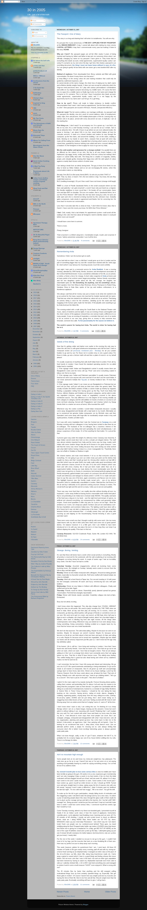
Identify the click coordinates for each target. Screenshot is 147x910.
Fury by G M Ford (37, 554)
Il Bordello (34, 539)
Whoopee (36, 214)
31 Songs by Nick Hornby (39, 589)
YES (34, 108)
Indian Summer (36, 476)
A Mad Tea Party (39, 166)
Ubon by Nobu (36, 432)
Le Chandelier (36, 501)
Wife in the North (39, 204)
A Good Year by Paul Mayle (40, 579)
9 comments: (85, 240)
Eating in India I (36, 394)
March (35, 354)
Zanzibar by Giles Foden (39, 552)
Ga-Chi (33, 450)
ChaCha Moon (36, 507)
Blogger (85, 904)
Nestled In (37, 284)
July (34, 343)
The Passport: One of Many (69, 34)
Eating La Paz (35, 409)
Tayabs (33, 427)
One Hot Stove (38, 156)
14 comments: (85, 539)
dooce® (36, 199)
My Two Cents (38, 118)
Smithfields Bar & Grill (38, 517)
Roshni (33, 527)
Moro (33, 496)
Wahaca (33, 491)
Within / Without (39, 76)
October (36, 334)
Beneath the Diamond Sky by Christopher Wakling (41, 576)
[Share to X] (101, 241)
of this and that (39, 65)
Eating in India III (36, 401)
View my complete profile (39, 52)
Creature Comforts (40, 253)
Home (87, 892)
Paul (32, 424)
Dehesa (33, 509)
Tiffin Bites (34, 478)
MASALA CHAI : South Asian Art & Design (41, 264)
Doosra (33, 378)
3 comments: (85, 331)
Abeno (33, 435)
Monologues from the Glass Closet (41, 146)
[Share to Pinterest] (105, 241)
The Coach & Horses (38, 445)
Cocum (33, 447)
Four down (34, 383)
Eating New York (36, 411)
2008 (35, 323)
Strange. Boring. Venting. (67, 550)
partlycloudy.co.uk (40, 71)
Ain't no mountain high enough (70, 754)
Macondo (34, 486)
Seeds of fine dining (65, 342)
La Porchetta (35, 514)
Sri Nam (33, 537)
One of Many (35, 376)
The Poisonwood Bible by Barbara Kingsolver (39, 597)
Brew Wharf (35, 468)
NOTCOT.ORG (38, 230)
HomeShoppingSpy (40, 270)
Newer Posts (63, 892)
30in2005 (36, 45)
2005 (35, 366)
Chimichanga (35, 437)
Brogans (34, 422)
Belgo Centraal (36, 460)
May (34, 348)
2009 (35, 321)
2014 (35, 306)
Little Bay (34, 465)
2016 (35, 301)
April (34, 351)
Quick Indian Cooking (41, 161)
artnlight (36, 258)
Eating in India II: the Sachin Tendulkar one (40, 397)
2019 (35, 292)
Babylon (33, 532)
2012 (35, 312)
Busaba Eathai (36, 430)
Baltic (33, 471)
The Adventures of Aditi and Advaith (42, 124)
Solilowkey (37, 93)
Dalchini (33, 419)
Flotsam (36, 209)
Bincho (33, 499)
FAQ (32, 386)
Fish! (32, 463)
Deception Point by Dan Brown (41, 561)
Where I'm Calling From (41, 140)
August (35, 340)
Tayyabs (84, 380)
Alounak (33, 473)
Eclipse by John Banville (39, 584)
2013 (35, 309)
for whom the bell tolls (41, 60)
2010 (35, 318)
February (36, 357)
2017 (35, 298)
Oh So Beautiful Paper (41, 235)
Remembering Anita (65, 251)
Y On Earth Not (38, 88)
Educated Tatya (39, 135)
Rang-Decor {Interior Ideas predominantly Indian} (40, 241)
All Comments (37, 24)
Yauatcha (34, 504)
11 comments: (85, 884)
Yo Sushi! (34, 529)
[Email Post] (93, 240)
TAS (32, 458)
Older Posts (110, 892)
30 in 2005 (36, 10)
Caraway (105, 422)
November (36, 331)
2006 (35, 363)
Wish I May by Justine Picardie (41, 564)
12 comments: (85, 743)
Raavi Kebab (35, 442)
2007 (35, 326)
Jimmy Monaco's (36, 489)
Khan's (33, 494)
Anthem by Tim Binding (39, 587)
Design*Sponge (39, 248)
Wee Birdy (37, 280)
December (36, 329)
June (34, 346)
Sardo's (33, 481)
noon (35, 113)
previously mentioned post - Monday (87, 351)
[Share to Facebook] (103, 241)
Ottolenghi (34, 512)
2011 (35, 315)
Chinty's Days (38, 98)
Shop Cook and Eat (40, 188)
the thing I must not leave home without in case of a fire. (94, 65)
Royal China (35, 455)
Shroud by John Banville (39, 582)
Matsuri (33, 534)
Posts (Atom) (70, 896)
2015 (35, 304)
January (36, 360)
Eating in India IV (37, 404)
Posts (34, 20)
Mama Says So (38, 130)
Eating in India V (36, 406)
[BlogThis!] (99, 241)
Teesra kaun (35, 381)
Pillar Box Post (38, 275)
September (37, 337)
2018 (35, 295)
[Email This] (97, 241)
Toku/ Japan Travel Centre (40, 453)
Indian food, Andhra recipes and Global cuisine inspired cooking (40, 180)
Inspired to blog (39, 103)
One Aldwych (35, 440)
